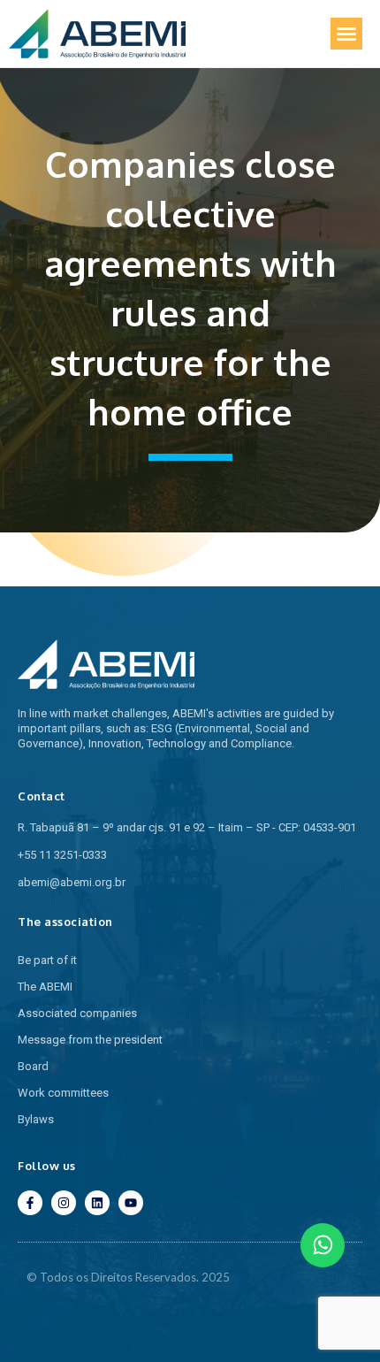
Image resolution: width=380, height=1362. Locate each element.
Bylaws (36, 1119)
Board (33, 1066)
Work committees (63, 1092)
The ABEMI (45, 986)
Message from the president (90, 1039)
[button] (346, 34)
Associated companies (77, 1013)
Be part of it (47, 960)
